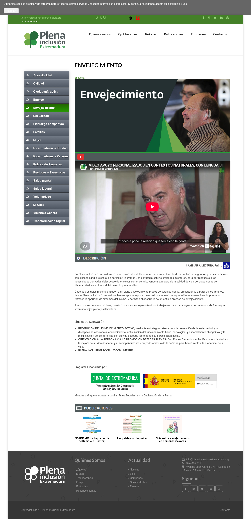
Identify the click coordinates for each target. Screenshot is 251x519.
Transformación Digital (49, 221)
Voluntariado (42, 196)
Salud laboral (42, 188)
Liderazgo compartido (48, 124)
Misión (80, 473)
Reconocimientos (86, 490)
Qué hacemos (127, 34)
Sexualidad (41, 116)
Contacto (220, 34)
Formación (198, 34)
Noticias (150, 34)
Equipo (80, 482)
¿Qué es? (82, 469)
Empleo (38, 99)
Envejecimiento (44, 107)
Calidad (38, 83)
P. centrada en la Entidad (50, 148)
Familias (39, 132)
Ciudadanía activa (45, 91)
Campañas (136, 478)
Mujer (37, 140)
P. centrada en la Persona (51, 156)
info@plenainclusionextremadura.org (42, 17)
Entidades (82, 486)
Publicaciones (173, 34)
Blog (132, 473)
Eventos (134, 486)
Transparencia (84, 478)
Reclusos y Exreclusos (49, 172)
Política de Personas (47, 164)
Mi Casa (38, 205)
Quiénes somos (99, 34)
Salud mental (42, 180)
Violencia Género (45, 213)
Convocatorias (138, 482)
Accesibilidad (42, 75)
